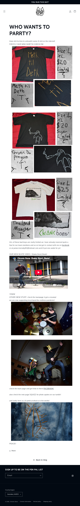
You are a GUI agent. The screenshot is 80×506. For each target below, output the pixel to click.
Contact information (25, 501)
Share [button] (13, 450)
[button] (4, 11)
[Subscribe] (40, 475)
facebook (65, 245)
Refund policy (37, 501)
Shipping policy (47, 501)
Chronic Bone (14, 501)
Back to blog (41, 460)
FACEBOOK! (49, 389)
